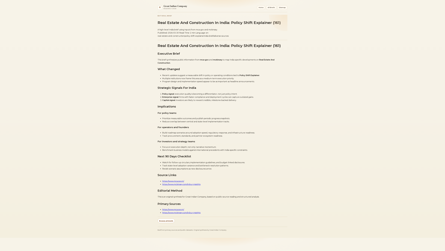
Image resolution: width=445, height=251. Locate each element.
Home (261, 7)
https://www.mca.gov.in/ (173, 181)
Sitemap (282, 7)
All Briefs (271, 7)
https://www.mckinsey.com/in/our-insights (181, 184)
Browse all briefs (166, 221)
